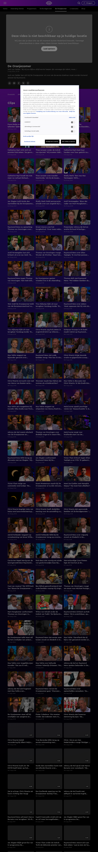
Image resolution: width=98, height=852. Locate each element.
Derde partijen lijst (28, 136)
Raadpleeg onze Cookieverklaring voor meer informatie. (52, 111)
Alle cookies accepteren (68, 141)
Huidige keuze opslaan (52, 141)
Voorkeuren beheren (29, 141)
